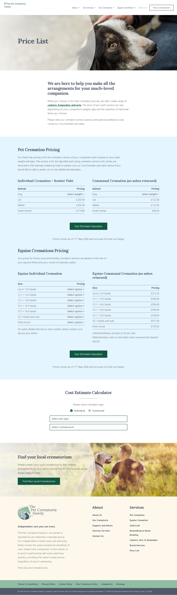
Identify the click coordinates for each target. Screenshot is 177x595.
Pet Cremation (137, 514)
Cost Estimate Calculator (88, 226)
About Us (97, 514)
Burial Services (137, 545)
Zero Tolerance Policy (87, 584)
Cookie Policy (65, 584)
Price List (143, 8)
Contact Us (98, 535)
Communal (98, 410)
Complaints (107, 584)
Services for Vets (101, 530)
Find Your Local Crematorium (39, 481)
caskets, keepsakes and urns (64, 105)
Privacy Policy (48, 584)
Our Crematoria (100, 520)
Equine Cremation (139, 520)
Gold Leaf (135, 525)
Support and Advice (125, 8)
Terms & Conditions (28, 584)
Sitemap (120, 584)
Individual (79, 410)
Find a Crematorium (161, 7)
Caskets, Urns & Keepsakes (144, 540)
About (75, 8)
